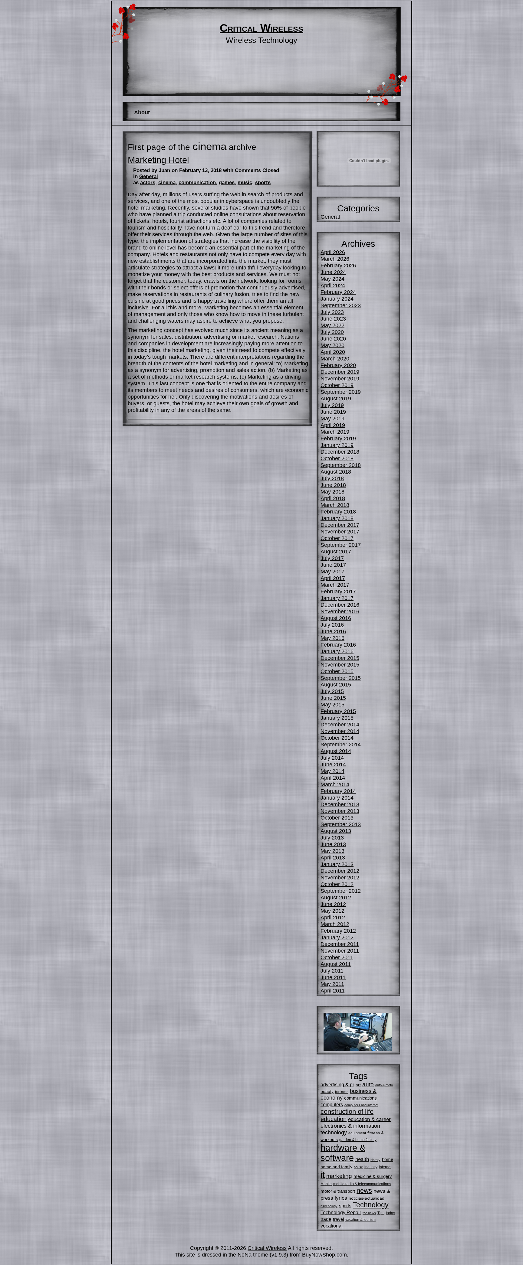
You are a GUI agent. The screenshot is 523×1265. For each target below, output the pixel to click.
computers (332, 1104)
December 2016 (340, 605)
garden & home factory (358, 1140)
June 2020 (333, 338)
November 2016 (340, 611)
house (358, 1167)
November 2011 (340, 950)
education (334, 1119)
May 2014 (332, 771)
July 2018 (332, 478)
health (362, 1159)
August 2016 (336, 618)
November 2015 (340, 664)
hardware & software (343, 1153)
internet (385, 1167)
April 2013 (333, 857)
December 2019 (340, 372)
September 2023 (341, 305)
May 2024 (332, 278)
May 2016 (332, 638)
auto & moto (384, 1085)
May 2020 (332, 345)
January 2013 (337, 864)
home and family (336, 1166)
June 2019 (333, 412)
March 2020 (335, 358)
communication (197, 182)
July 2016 (332, 624)
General (148, 176)
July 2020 (332, 332)
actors (147, 182)
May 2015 (332, 704)
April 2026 (333, 252)
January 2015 (337, 718)
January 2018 (337, 518)
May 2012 (332, 911)
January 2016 (337, 651)
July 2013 (332, 837)
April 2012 (333, 917)
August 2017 (336, 551)
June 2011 (333, 977)
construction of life (347, 1111)
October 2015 (337, 671)
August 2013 (336, 831)
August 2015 (336, 684)
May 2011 (332, 984)
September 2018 (341, 465)
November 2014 (340, 731)
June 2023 (333, 318)
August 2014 (336, 751)
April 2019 (333, 425)
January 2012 (337, 937)
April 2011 (333, 990)
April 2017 (333, 578)
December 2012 (340, 871)
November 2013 (340, 811)
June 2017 (333, 565)
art (358, 1084)
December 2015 (340, 658)
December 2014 (340, 724)
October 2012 (337, 884)
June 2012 (333, 904)
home (387, 1159)
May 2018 (332, 491)
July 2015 (332, 691)
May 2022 (332, 325)
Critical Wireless (261, 28)
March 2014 (335, 784)
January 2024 (337, 298)
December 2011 (340, 944)
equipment (357, 1133)
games (227, 182)
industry (370, 1167)
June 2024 (333, 272)
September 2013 (341, 824)
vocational (332, 1225)
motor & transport (338, 1191)
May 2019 (332, 418)
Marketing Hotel (158, 160)
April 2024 (333, 285)
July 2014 (332, 758)
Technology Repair (341, 1212)
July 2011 (332, 970)
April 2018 (333, 498)
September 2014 (341, 744)
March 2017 (335, 585)
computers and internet (361, 1105)
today (390, 1213)
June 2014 (333, 764)
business (341, 1092)
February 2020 (338, 365)
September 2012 (341, 891)
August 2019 (336, 398)
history (375, 1160)
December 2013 (340, 804)
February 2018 (338, 511)
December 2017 (340, 525)
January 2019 (337, 445)
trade (326, 1219)
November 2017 (340, 531)
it (323, 1175)
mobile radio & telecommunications (362, 1184)
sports (263, 182)
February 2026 (338, 265)
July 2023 (332, 312)
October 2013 (337, 817)
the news (369, 1213)
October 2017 (337, 538)
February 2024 (338, 292)
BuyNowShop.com (324, 1254)
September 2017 (341, 545)
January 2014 (337, 797)
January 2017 (337, 598)
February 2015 (338, 711)
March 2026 (335, 259)
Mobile (326, 1184)
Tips (380, 1213)
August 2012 (336, 897)
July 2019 (332, 405)
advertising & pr (337, 1084)
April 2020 (333, 352)
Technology (371, 1205)
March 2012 (335, 924)
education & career (369, 1119)
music (245, 182)
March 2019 (335, 432)
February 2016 (338, 644)
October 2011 (337, 957)
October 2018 (337, 458)
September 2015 (341, 678)
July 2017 (332, 558)
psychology (329, 1206)
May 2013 (332, 851)
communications (360, 1097)
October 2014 (337, 738)
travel (338, 1219)
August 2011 (336, 964)
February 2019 (338, 438)
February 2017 (338, 591)
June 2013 (333, 844)
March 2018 (335, 505)
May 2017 (332, 571)
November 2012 (340, 877)
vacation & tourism (360, 1220)
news (364, 1190)
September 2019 (341, 392)
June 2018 (333, 485)
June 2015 (333, 698)
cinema (167, 182)
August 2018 (336, 471)
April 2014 (333, 777)
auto (368, 1084)
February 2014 (338, 791)
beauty (327, 1091)
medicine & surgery (373, 1176)
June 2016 (333, 631)
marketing (339, 1176)
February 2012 (338, 931)
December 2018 (340, 451)
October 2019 (337, 385)
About (142, 112)
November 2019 (340, 378)
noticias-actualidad (366, 1198)
